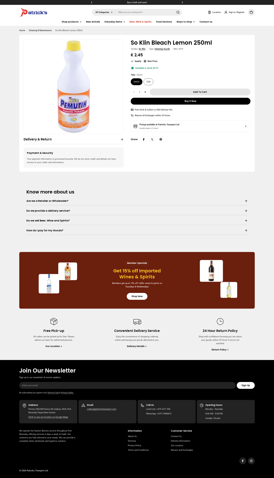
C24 (148, 81)
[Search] (178, 12)
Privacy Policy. (67, 393)
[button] (91, 2)
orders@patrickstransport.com (101, 409)
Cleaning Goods (162, 49)
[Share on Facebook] (143, 139)
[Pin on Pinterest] (160, 139)
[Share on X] (152, 139)
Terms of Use (53, 393)
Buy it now (190, 101)
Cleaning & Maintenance (40, 30)
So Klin (142, 49)
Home (22, 30)
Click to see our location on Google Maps (48, 417)
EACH (136, 81)
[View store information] (245, 126)
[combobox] (137, 12)
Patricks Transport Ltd (37, 470)
